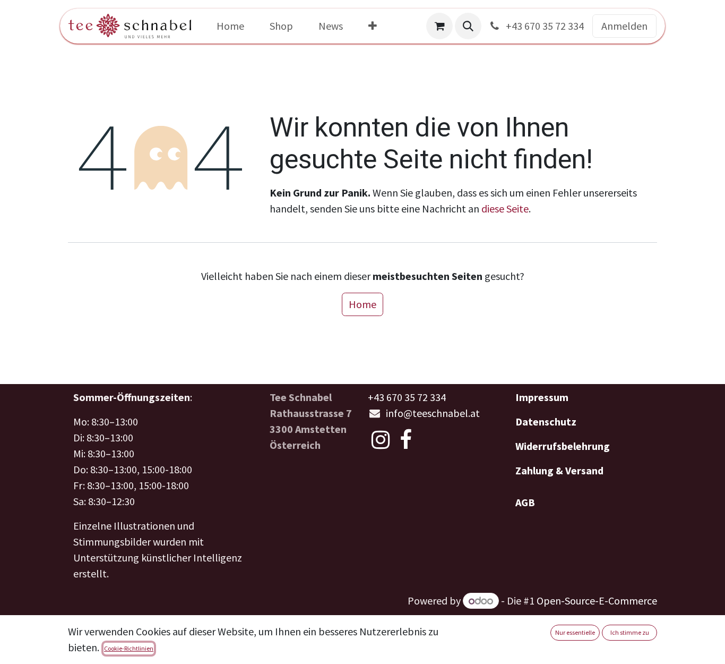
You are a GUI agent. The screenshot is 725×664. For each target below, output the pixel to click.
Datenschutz (545, 421)
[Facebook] (406, 440)
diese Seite (505, 208)
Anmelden (624, 25)
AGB (525, 502)
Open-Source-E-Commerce (597, 600)
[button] (468, 26)
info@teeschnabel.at (433, 413)
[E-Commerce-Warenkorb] (439, 26)
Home (362, 304)
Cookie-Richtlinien (128, 648)
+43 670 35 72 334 (544, 25)
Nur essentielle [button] (575, 632)
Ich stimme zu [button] (629, 632)
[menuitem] (230, 26)
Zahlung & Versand (559, 470)
